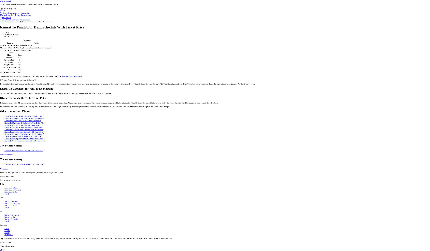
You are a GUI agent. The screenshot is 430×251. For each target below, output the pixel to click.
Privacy (7, 233)
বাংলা (3, 11)
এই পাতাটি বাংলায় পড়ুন (6, 155)
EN (1, 11)
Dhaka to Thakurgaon (12, 203)
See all (6, 194)
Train (4, 15)
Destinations (26, 15)
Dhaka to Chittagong (11, 215)
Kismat (11, 22)
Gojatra (5, 169)
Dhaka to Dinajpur (11, 201)
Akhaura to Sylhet (10, 192)
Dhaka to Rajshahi (11, 219)
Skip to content (5, 1)
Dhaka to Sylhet (10, 217)
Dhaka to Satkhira (10, 205)
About (6, 229)
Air (13, 15)
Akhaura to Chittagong (12, 190)
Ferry (18, 15)
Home (2, 22)
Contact (7, 231)
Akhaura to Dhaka (11, 188)
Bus (9, 15)
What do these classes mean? (72, 76)
